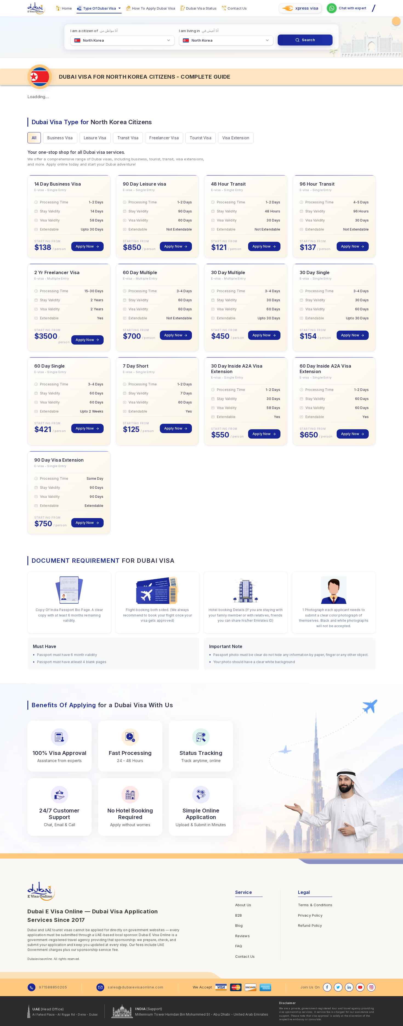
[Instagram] (371, 987)
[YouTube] (360, 987)
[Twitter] (338, 987)
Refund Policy (310, 925)
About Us (243, 905)
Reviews (242, 936)
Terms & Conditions (315, 905)
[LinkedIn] (349, 987)
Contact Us (245, 956)
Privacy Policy (310, 915)
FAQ (238, 946)
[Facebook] (327, 987)
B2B (238, 915)
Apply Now (85, 246)
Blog (239, 925)
